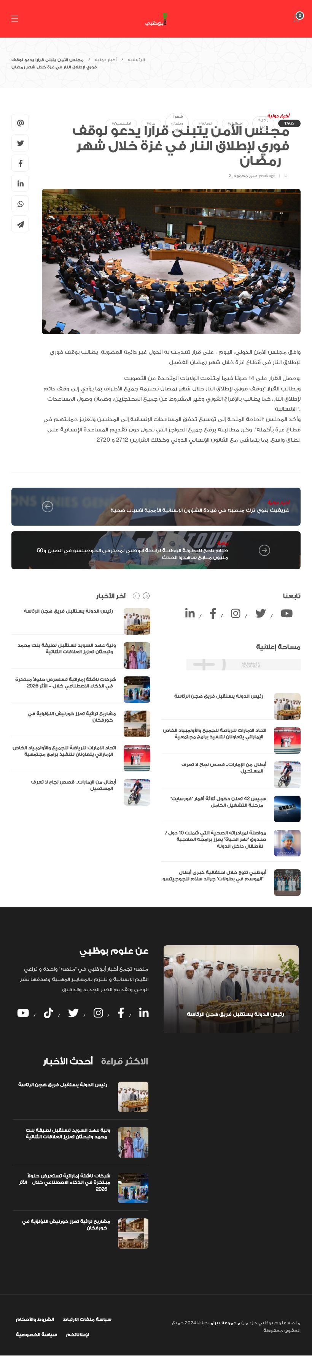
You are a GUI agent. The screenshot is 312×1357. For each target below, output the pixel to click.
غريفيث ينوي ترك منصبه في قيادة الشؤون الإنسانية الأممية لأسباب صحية (199, 510)
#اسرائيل (235, 123)
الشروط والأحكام (35, 1319)
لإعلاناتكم (77, 1334)
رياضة (222, 543)
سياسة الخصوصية (36, 1334)
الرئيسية (136, 60)
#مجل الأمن (263, 123)
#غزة (151, 123)
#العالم (205, 123)
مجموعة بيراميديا (220, 1323)
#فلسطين (121, 123)
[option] (80, 707)
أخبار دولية (106, 60)
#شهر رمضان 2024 (177, 123)
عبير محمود (246, 176)
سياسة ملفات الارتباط (87, 1319)
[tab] (68, 1061)
